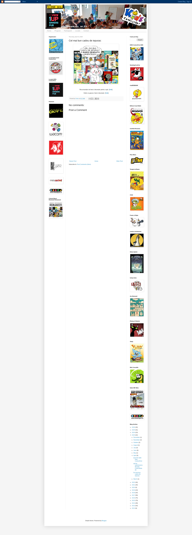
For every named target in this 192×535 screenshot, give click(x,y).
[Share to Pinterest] (98, 99)
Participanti (68, 31)
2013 (133, 505)
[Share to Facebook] (96, 99)
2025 (133, 430)
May (134, 453)
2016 (133, 498)
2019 (133, 490)
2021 (133, 485)
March (135, 479)
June (135, 450)
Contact (86, 31)
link (110, 89)
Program (58, 31)
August (135, 445)
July (134, 447)
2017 (133, 495)
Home (49, 31)
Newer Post (72, 161)
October (136, 442)
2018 (133, 492)
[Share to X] (94, 99)
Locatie (77, 31)
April (135, 455)
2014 (133, 503)
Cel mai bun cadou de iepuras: (137, 474)
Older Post (119, 161)
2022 (133, 482)
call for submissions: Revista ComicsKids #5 (138, 467)
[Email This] (90, 99)
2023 (133, 435)
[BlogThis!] (92, 99)
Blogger (104, 520)
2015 (133, 500)
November (136, 440)
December (136, 437)
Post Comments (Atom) (84, 164)
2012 (133, 508)
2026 (133, 427)
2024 (133, 432)
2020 (133, 487)
